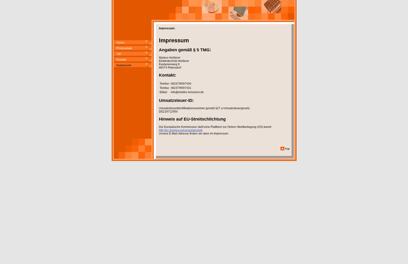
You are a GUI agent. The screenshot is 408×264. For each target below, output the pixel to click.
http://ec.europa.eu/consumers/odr (181, 130)
